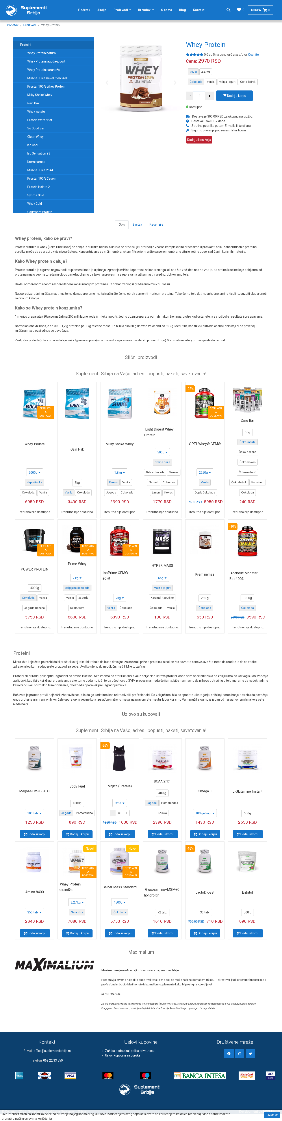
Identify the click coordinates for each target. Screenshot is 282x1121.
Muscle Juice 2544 (40, 170)
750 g (193, 71)
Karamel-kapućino (162, 597)
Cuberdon (169, 482)
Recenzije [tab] (156, 224)
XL (119, 813)
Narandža (77, 912)
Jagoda (111, 492)
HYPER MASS (162, 565)
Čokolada (196, 81)
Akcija (101, 10)
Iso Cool (32, 145)
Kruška (162, 813)
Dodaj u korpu (236, 96)
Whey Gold (34, 203)
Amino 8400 (34, 892)
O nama (166, 10)
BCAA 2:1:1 (162, 781)
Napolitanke (34, 482)
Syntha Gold (35, 195)
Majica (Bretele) (120, 786)
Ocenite (253, 54)
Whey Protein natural (41, 53)
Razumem (272, 1114)
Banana (173, 472)
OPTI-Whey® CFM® (205, 444)
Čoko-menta (247, 442)
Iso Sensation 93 (38, 153)
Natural (153, 482)
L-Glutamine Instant (247, 791)
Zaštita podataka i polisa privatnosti (129, 1051)
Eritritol (247, 892)
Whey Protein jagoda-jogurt (46, 61)
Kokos (113, 482)
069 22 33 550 (53, 1060)
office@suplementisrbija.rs (52, 1051)
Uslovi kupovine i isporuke (122, 1055)
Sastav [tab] (137, 224)
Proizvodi (124, 10)
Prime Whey (77, 564)
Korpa (260, 10)
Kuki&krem (77, 607)
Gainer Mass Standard (120, 887)
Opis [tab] (122, 224)
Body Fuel (77, 786)
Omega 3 (205, 791)
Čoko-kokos (247, 462)
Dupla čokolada (205, 492)
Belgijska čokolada (77, 587)
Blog (182, 10)
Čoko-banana (247, 452)
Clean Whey (35, 136)
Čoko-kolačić (247, 472)
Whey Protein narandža (43, 70)
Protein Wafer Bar (39, 120)
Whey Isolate (36, 111)
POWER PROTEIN (34, 569)
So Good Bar (36, 128)
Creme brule (162, 462)
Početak (84, 10)
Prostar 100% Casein (41, 178)
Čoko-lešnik (248, 81)
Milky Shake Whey (39, 95)
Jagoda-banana (34, 607)
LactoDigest (204, 892)
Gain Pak (33, 103)
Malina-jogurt (162, 587)
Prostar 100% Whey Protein (46, 86)
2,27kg (205, 71)
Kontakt (198, 10)
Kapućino (257, 482)
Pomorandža (84, 813)
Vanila (211, 81)
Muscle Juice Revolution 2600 (48, 78)
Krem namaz (36, 162)
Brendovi (144, 10)
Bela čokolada (155, 472)
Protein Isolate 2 (38, 187)
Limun (156, 492)
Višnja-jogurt (227, 81)
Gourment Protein (39, 212)
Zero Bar (247, 420)
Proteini (25, 44)
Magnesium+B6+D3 (34, 791)
